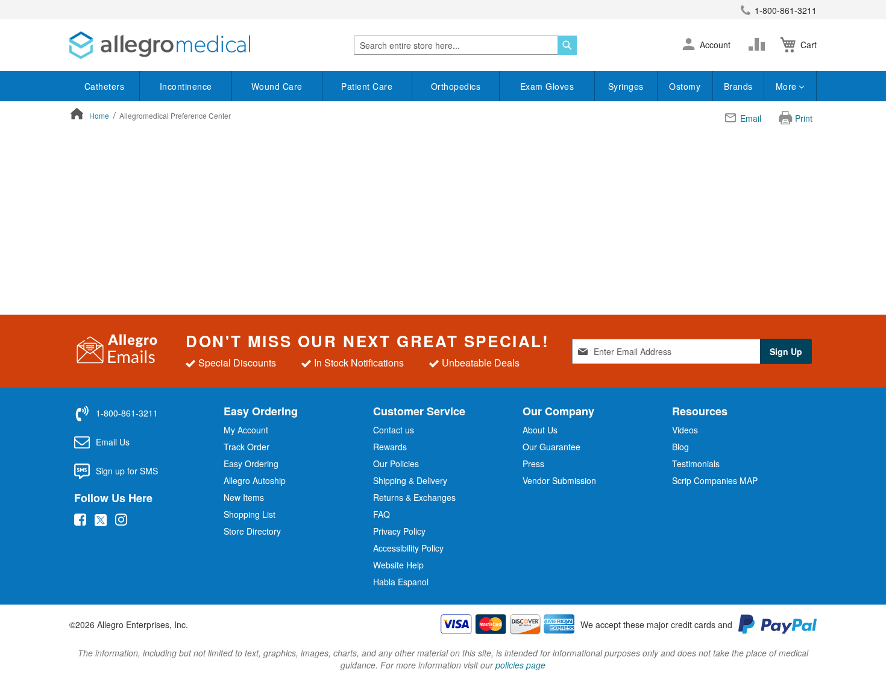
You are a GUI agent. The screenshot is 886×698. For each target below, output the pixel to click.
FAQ (381, 514)
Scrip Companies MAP (715, 480)
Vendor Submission (559, 480)
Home (100, 115)
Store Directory (252, 531)
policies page (520, 665)
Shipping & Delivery (410, 480)
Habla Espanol (401, 582)
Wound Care (277, 86)
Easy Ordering (251, 463)
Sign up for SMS (127, 471)
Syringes (626, 86)
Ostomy (684, 86)
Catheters (104, 86)
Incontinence (186, 86)
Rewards (390, 447)
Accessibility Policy (408, 548)
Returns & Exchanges (414, 497)
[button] (688, 45)
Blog (680, 447)
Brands (738, 86)
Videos (685, 430)
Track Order (246, 447)
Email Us (113, 442)
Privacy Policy (399, 531)
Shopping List (249, 514)
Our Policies (396, 463)
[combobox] (465, 45)
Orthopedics (456, 86)
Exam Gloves (547, 86)
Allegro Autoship (255, 480)
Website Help (398, 565)
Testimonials (696, 463)
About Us (540, 430)
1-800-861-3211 (786, 10)
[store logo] (159, 45)
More (788, 86)
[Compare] (759, 44)
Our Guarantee (551, 447)
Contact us (393, 430)
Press (533, 463)
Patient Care (366, 86)
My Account (246, 430)
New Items (244, 497)
